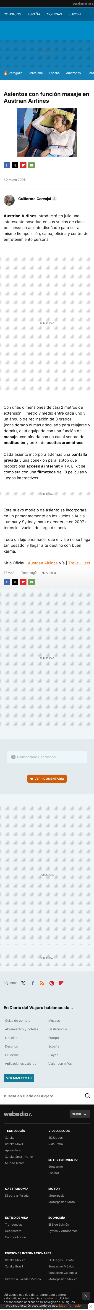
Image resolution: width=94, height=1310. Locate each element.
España (34, 14)
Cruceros (11, 1055)
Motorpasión (57, 1195)
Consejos (12, 14)
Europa (75, 14)
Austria (51, 573)
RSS (42, 982)
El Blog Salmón (58, 1224)
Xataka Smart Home (19, 1156)
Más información (71, 1305)
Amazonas (73, 73)
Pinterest (51, 982)
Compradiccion (15, 1237)
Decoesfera (13, 1231)
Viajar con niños (60, 1063)
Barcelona (36, 73)
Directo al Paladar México (23, 1279)
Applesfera (13, 1150)
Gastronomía (57, 1029)
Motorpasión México (63, 1279)
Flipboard (23, 165)
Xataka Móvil (14, 1144)
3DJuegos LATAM (61, 1260)
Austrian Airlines (43, 563)
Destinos (11, 1046)
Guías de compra (17, 1020)
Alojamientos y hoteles (21, 1029)
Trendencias (13, 1224)
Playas (53, 1055)
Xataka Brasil (14, 1266)
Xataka (9, 1137)
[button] (37, 198)
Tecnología (29, 573)
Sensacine (55, 1166)
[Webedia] (83, 3)
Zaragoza (15, 73)
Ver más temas (19, 1078)
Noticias (54, 14)
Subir (76, 1114)
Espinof (53, 1173)
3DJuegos (55, 1137)
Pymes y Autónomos (63, 1231)
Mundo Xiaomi (15, 1163)
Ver (49, 778)
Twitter (15, 165)
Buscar (88, 1096)
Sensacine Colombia (62, 1272)
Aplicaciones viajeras (20, 1063)
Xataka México (15, 1260)
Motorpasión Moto (61, 1202)
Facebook (7, 165)
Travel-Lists (79, 563)
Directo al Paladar (17, 1195)
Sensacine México (61, 1266)
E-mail (31, 165)
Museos (54, 1020)
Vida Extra (55, 1144)
